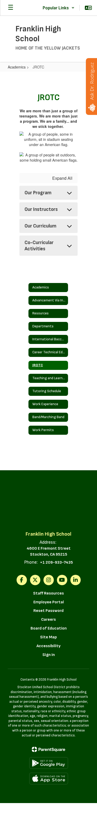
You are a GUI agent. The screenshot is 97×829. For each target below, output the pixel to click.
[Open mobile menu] (10, 8)
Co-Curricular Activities (39, 245)
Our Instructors (41, 209)
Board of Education (49, 628)
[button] (59, 8)
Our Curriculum (40, 226)
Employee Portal (48, 602)
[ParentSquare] (48, 749)
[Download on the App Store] (48, 778)
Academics (17, 67)
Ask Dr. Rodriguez (92, 81)
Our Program (38, 193)
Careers (48, 619)
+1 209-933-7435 (56, 562)
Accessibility (48, 646)
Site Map (48, 637)
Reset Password (48, 610)
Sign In (48, 654)
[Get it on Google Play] (48, 763)
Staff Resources (48, 593)
